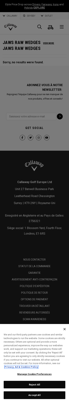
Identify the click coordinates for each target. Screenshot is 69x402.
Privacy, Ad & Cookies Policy (21, 367)
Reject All (34, 384)
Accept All (34, 395)
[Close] (65, 329)
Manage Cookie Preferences (34, 374)
